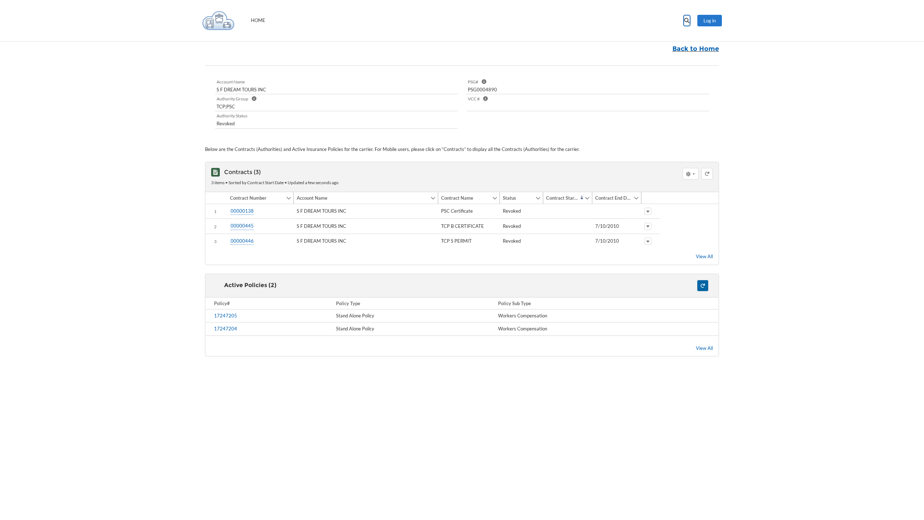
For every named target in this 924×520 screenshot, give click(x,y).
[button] (256, 198)
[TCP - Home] (218, 20)
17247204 (225, 329)
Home (258, 20)
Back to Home (695, 49)
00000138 (242, 211)
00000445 (242, 226)
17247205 (225, 315)
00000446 (242, 241)
